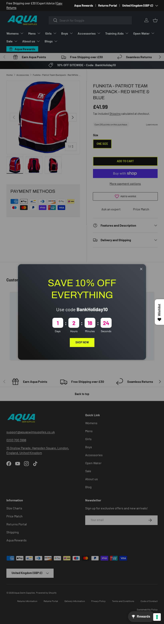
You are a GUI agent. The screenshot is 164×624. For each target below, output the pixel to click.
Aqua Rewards (83, 5)
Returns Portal (107, 5)
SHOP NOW (82, 342)
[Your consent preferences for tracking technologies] (157, 617)
